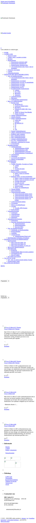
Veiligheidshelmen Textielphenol (24, 153)
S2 (15, 126)
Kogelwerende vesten (14, 261)
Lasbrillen (14, 233)
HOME (6, 52)
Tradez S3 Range (19, 114)
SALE (7, 484)
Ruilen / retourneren (11, 450)
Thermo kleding (15, 189)
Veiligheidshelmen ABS (21, 150)
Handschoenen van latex (18, 84)
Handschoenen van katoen (18, 81)
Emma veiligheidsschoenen (18, 118)
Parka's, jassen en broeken (22, 173)
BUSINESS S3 (19, 123)
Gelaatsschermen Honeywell (22, 236)
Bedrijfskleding (12, 161)
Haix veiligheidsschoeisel (18, 137)
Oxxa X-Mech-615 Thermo (11, 329)
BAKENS (14, 250)
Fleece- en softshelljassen (18, 205)
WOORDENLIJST (16, 253)
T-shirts (17, 165)
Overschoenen (15, 143)
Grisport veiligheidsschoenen (19, 139)
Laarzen (10, 71)
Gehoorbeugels (15, 214)
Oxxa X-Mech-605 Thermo (11, 363)
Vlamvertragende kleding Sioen (23, 194)
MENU (3, 266)
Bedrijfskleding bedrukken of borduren (18, 238)
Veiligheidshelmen (16, 146)
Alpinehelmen (15, 154)
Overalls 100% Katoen (21, 208)
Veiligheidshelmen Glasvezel (23, 151)
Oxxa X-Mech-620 (9, 393)
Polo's (16, 167)
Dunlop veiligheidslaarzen (18, 131)
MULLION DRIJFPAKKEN (16, 247)
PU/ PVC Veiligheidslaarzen (19, 140)
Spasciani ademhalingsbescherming (21, 222)
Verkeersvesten (19, 186)
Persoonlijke (9, 478)
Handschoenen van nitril (18, 85)
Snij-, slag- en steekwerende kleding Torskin (20, 260)
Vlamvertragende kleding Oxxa (23, 195)
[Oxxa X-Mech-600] (19, 417)
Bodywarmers (15, 170)
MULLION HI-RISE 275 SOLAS (20, 245)
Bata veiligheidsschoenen (18, 136)
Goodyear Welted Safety (21, 106)
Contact (8, 448)
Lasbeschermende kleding (18, 201)
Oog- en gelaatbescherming (15, 228)
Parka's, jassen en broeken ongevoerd (25, 178)
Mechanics (18, 93)
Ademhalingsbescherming (15, 219)
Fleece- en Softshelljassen (22, 187)
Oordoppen (14, 212)
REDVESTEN (12, 241)
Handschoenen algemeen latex (19, 65)
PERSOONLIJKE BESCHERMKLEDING (16, 74)
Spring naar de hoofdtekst (8, 1)
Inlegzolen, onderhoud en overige (20, 142)
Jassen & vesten (12, 55)
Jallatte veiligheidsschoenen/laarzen (21, 132)
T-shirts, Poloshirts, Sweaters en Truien (22, 164)
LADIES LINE (8, 54)
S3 (15, 125)
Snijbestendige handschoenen (19, 99)
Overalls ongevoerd (20, 181)
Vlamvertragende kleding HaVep (24, 197)
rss (27, 518)
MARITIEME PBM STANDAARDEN (22, 252)
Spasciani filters (19, 227)
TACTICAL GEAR (9, 258)
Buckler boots (15, 103)
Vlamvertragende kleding (18, 192)
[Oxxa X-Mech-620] (19, 384)
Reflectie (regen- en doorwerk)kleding (21, 176)
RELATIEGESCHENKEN (12, 263)
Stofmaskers (14, 220)
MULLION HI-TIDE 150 (18, 242)
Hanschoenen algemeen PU (18, 63)
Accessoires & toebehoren (18, 157)
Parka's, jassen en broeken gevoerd (24, 179)
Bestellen (6, 346)
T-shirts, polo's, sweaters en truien (17, 57)
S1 (15, 128)
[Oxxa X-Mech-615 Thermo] (19, 320)
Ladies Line (9, 476)
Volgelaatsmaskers (20, 223)
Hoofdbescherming (13, 145)
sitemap (24, 518)
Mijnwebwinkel (5, 521)
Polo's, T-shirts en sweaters (22, 184)
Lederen (17, 90)
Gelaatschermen (15, 234)
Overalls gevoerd (19, 183)
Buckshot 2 (18, 107)
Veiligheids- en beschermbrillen (19, 230)
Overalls (17, 175)
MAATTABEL (15, 255)
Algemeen (17, 95)
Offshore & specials (11, 481)
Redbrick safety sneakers (18, 134)
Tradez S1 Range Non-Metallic (23, 112)
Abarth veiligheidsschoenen (18, 115)
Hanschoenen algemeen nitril (19, 62)
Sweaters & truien (20, 168)
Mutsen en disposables (17, 159)
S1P (16, 129)
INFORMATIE (12, 249)
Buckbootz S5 (19, 104)
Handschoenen (12, 60)
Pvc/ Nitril (17, 92)
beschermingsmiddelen (11, 480)
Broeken (10, 59)
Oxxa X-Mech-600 (9, 426)
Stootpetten (14, 156)
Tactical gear (9, 483)
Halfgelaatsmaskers (20, 225)
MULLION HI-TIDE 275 (18, 244)
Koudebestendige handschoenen (20, 88)
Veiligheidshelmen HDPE (22, 148)
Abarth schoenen (16, 117)
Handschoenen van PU (17, 87)
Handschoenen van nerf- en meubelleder (22, 82)
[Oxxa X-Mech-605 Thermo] (19, 354)
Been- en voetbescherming (15, 101)
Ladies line (18, 120)
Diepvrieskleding (16, 190)
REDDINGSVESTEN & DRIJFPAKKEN (16, 239)
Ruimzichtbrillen (15, 231)
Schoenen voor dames (14, 70)
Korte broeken (15, 209)
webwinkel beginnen (13, 520)
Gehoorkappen (15, 216)
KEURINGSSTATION (14, 256)
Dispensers (14, 217)
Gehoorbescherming (13, 73)
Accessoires (14, 203)
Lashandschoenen (16, 96)
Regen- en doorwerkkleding (19, 172)
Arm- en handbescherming (15, 76)
